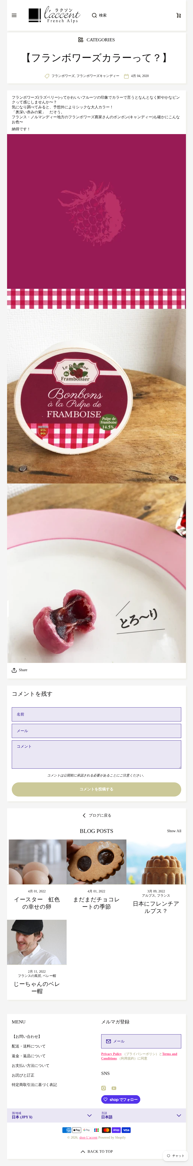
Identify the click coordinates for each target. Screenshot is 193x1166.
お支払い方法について (30, 1066)
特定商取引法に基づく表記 (34, 1085)
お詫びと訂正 (23, 1075)
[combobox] (129, 15)
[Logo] (54, 15)
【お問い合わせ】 (27, 1037)
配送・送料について (29, 1046)
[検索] (92, 15)
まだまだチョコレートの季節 (96, 903)
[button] (96, 670)
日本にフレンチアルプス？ (156, 907)
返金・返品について (29, 1056)
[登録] (174, 1041)
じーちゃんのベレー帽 (36, 987)
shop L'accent (88, 1137)
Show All (174, 831)
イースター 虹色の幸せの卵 (37, 903)
